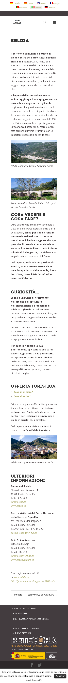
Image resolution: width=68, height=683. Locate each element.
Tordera (16, 594)
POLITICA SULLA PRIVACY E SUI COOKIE (31, 619)
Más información (34, 680)
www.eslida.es (18, 505)
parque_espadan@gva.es (24, 532)
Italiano (37, 7)
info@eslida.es (18, 501)
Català (30, 3)
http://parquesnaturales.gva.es (27, 581)
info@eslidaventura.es (22, 555)
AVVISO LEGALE (20, 613)
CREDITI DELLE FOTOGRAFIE (26, 628)
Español (16, 3)
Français (56, 3)
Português (23, 7)
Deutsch (51, 7)
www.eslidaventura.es (22, 559)
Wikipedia (50, 581)
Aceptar (60, 675)
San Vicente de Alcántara (42, 594)
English (43, 3)
